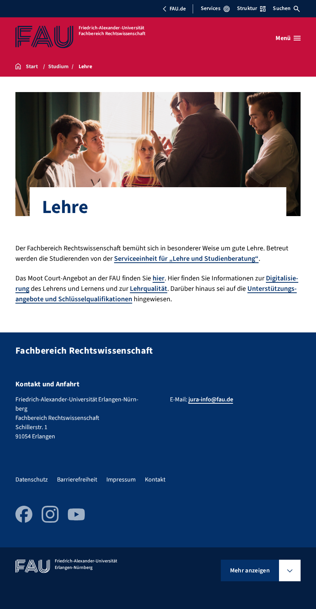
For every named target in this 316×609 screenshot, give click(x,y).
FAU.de (178, 9)
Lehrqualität (148, 289)
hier (159, 278)
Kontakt (155, 479)
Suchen (282, 8)
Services (210, 8)
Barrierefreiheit (77, 479)
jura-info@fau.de (210, 399)
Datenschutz (31, 479)
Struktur (247, 8)
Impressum (121, 479)
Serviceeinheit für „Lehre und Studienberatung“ (186, 258)
